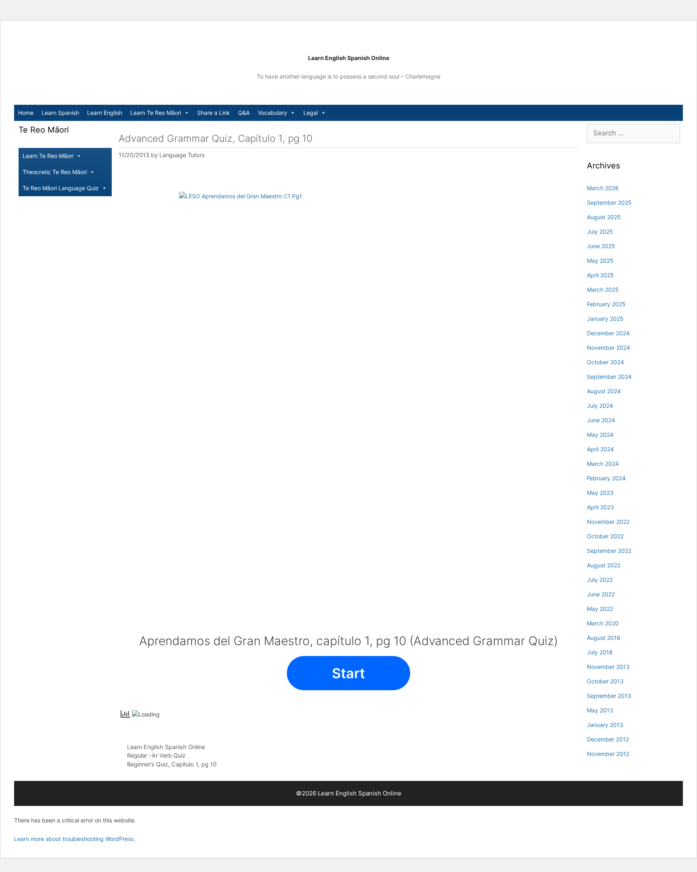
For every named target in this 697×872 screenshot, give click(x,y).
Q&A (244, 112)
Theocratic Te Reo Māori (55, 171)
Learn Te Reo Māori (155, 112)
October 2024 (605, 362)
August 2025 (604, 217)
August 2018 (603, 637)
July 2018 (600, 652)
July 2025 (600, 231)
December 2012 (608, 739)
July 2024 (600, 405)
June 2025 (601, 246)
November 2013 (608, 666)
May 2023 (600, 492)
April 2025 (600, 275)
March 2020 (603, 623)
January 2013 (605, 724)
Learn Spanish (60, 112)
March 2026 (603, 188)
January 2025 (605, 318)
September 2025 (609, 202)
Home (25, 112)
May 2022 (600, 608)
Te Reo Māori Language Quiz (61, 188)
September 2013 (609, 695)
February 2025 (606, 304)
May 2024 (600, 434)
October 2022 (605, 536)
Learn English (104, 112)
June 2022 (601, 594)
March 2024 (603, 463)
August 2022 (603, 565)
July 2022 (600, 579)
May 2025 (600, 260)
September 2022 (609, 550)
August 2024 (604, 391)
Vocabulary (272, 112)
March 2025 (603, 289)
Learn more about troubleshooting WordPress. (74, 838)
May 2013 (600, 710)
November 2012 (608, 753)
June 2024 (601, 420)
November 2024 (608, 347)
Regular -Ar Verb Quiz (156, 755)
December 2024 (608, 333)
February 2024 (606, 478)
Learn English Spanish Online (348, 57)
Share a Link (213, 112)
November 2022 (608, 521)
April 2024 (600, 449)
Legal (310, 112)
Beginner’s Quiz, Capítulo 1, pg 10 (172, 764)
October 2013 (605, 681)
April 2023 (600, 507)
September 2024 (609, 376)
